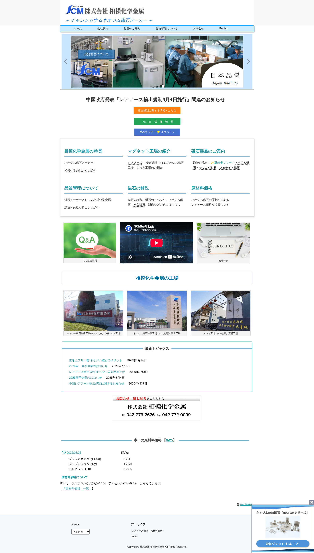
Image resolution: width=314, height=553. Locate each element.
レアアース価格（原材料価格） (148, 530)
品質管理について (167, 28)
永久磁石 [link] (139, 204)
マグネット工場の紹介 (149, 151)
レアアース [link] (135, 162)
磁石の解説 (138, 188)
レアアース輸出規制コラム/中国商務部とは (97, 371)
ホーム (78, 28)
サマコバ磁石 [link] (207, 167)
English (223, 28)
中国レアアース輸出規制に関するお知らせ (96, 383)
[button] (157, 61)
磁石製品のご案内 (208, 151)
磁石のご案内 (132, 28)
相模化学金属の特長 (83, 151)
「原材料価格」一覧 (77, 488)
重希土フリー (223, 162)
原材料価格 (201, 188)
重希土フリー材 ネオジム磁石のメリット (95, 360)
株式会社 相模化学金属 (152, 546)
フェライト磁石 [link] (229, 167)
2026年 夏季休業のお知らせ (88, 366)
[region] (157, 61)
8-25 (169, 440)
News (134, 536)
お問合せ (198, 28)
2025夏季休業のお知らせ (85, 377)
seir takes (246, 504)
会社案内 (102, 28)
